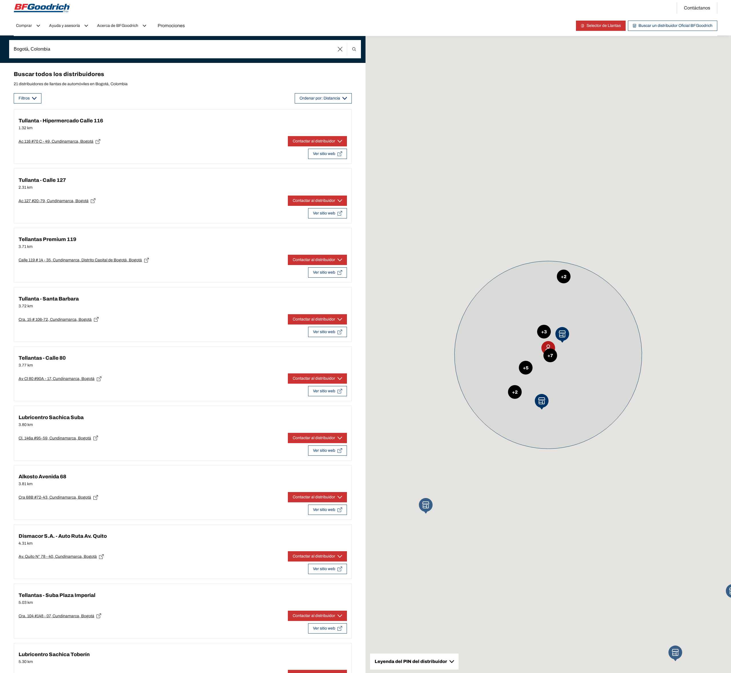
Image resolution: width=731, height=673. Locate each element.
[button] (340, 49)
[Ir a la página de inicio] (42, 8)
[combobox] (185, 49)
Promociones (171, 25)
